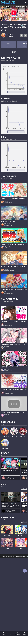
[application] (14, 82)
